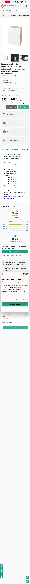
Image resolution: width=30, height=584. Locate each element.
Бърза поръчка (11, 107)
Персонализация (14, 309)
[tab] (12, 149)
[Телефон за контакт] (27, 577)
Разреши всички (15, 304)
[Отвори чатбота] (27, 581)
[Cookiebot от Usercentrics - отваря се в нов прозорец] (21, 274)
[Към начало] (9, 6)
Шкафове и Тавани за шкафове (15, 78)
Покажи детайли (20, 299)
